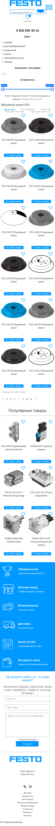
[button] (24, 115)
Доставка (28, 793)
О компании (27, 809)
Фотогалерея (27, 799)
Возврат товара (27, 806)
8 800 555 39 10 (27, 30)
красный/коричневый (14, 46)
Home (7, 96)
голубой (8, 42)
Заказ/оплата (27, 796)
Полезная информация (27, 802)
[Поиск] (40, 11)
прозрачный (10, 50)
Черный (8, 62)
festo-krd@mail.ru (27, 771)
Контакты (27, 815)
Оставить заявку (13, 155)
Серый (7, 54)
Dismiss (18, 822)
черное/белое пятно (14, 58)
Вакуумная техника (20, 96)
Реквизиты (27, 812)
